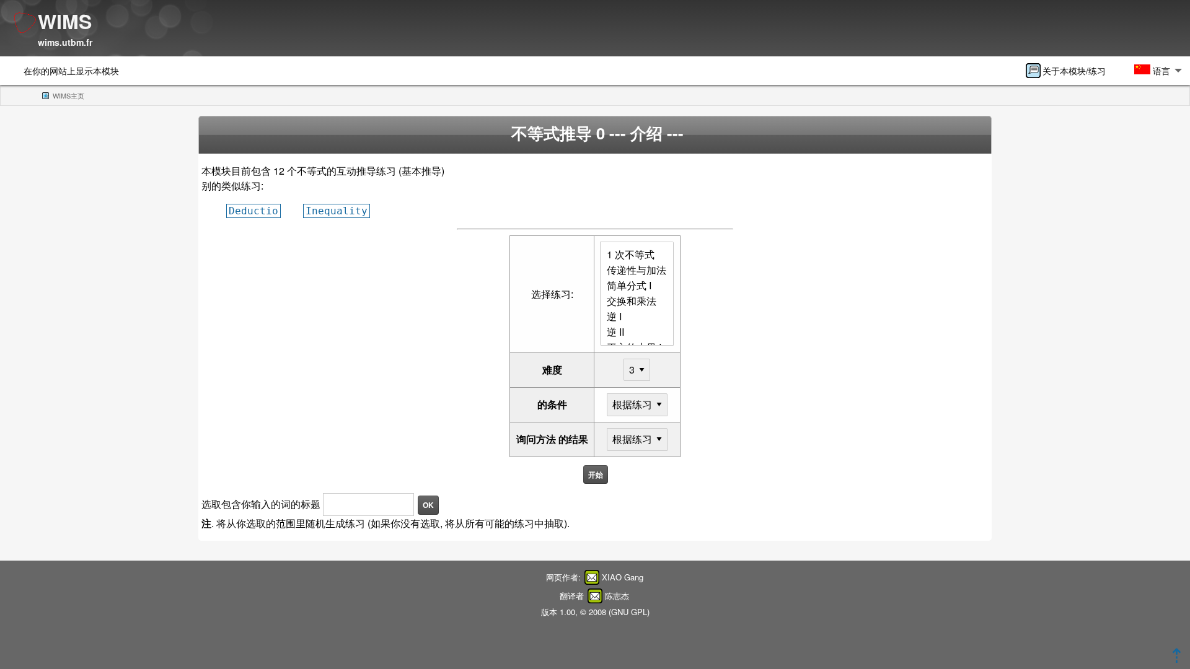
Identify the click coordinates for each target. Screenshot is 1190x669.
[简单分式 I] (637, 286)
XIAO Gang (622, 577)
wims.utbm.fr (65, 42)
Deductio (253, 211)
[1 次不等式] (637, 255)
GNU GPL (629, 612)
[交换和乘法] (637, 301)
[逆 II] (637, 332)
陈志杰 (617, 595)
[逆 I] (637, 317)
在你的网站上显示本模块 (71, 70)
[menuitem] (1070, 70)
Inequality (337, 211)
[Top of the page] (1176, 659)
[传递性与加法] (637, 270)
